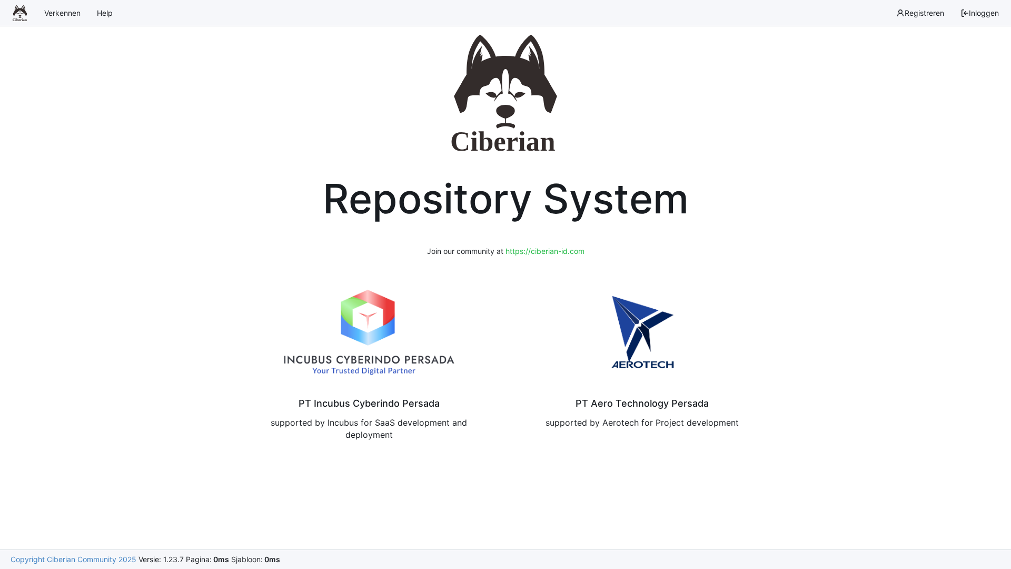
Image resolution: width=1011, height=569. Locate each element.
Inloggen (984, 12)
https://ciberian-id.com (545, 251)
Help (105, 12)
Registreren (924, 12)
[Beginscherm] (20, 13)
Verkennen (62, 12)
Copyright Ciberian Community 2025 (73, 559)
